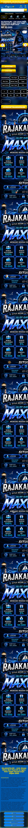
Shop (2, 7)
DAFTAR (14, 819)
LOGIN (14, 816)
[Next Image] (25, 45)
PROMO (14, 813)
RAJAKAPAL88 (5, 777)
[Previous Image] (2, 45)
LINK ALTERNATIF (14, 822)
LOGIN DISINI (8, 71)
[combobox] (12, 10)
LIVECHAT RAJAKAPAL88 (14, 107)
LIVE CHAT (15, 825)
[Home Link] (9, 6)
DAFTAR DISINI (8, 66)
